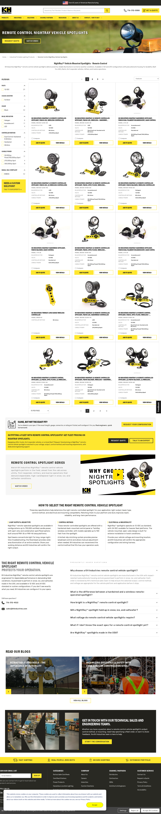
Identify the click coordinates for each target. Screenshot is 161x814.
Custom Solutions (87, 786)
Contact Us (141, 774)
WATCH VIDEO (21, 486)
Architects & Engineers (117, 786)
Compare (37, 138)
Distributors (113, 774)
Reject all (134, 810)
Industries (18, 18)
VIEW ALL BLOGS (80, 700)
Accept (94, 805)
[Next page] (106, 411)
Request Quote (12, 41)
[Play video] (117, 475)
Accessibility (141, 790)
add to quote (40, 143)
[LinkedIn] (1, 792)
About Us (75, 18)
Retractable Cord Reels (61, 774)
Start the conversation (97, 742)
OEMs (111, 782)
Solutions (31, 18)
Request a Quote (143, 778)
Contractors (113, 778)
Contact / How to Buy (92, 18)
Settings (123, 810)
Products (5, 18)
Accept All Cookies (150, 810)
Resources (63, 18)
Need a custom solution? (13, 186)
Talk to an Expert (141, 441)
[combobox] (76, 10)
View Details (60, 143)
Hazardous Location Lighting (63, 786)
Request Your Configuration (137, 424)
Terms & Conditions (144, 786)
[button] (14, 85)
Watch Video (32, 41)
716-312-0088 (133, 10)
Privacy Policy (142, 782)
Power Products (59, 782)
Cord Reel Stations (59, 778)
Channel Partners (46, 18)
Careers (84, 778)
